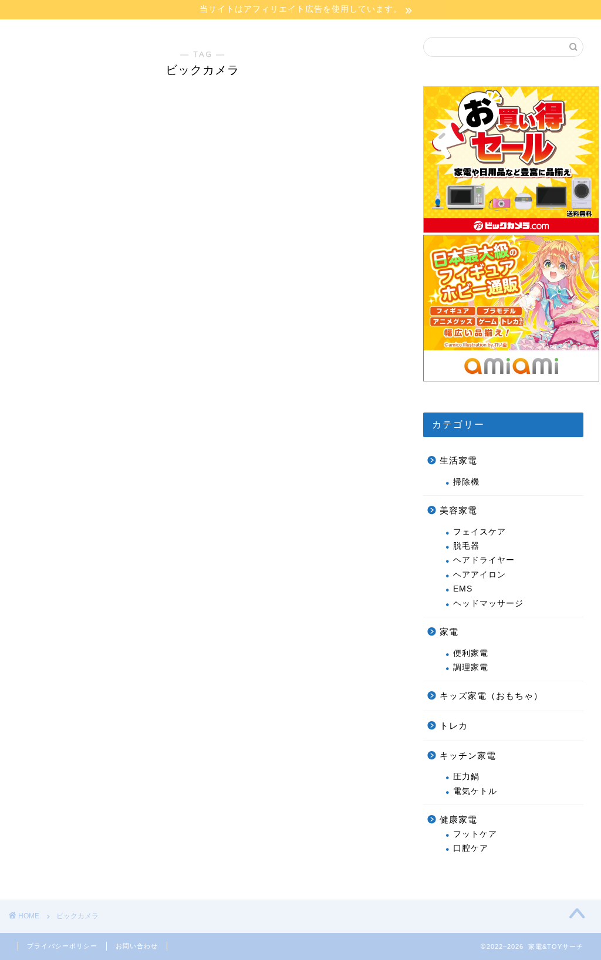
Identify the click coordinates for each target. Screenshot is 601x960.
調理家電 (470, 667)
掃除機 (466, 482)
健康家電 (458, 819)
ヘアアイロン (479, 574)
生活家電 (458, 460)
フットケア (475, 834)
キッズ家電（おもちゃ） (491, 696)
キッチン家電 (468, 755)
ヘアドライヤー (484, 560)
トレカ (454, 726)
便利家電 (470, 653)
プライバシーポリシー (62, 945)
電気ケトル (475, 791)
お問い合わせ (137, 945)
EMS (462, 588)
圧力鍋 (466, 776)
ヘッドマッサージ (488, 603)
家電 (449, 632)
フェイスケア (479, 532)
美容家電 (458, 510)
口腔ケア (470, 848)
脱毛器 (466, 546)
